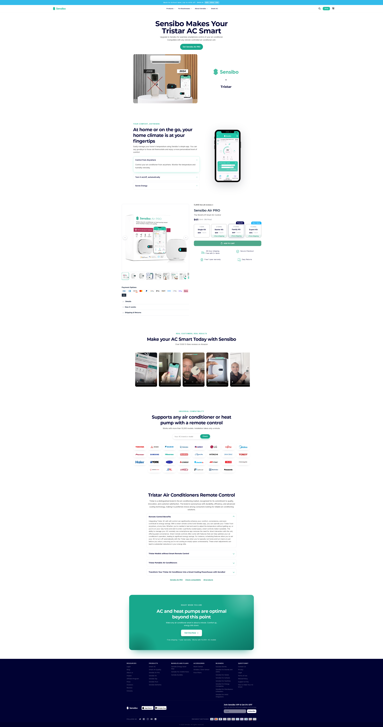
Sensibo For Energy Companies (222, 685)
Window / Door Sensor (201, 670)
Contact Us (242, 667)
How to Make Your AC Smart (245, 686)
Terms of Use (242, 676)
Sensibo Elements (155, 685)
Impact (129, 676)
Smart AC (152, 667)
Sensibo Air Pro (154, 673)
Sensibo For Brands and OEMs (224, 671)
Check (205, 436)
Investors (130, 685)
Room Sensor (198, 667)
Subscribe (251, 711)
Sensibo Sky (153, 679)
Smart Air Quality (155, 670)
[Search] (320, 9)
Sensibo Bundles (177, 675)
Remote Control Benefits (160, 517)
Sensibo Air (153, 676)
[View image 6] (166, 276)
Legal (240, 673)
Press (128, 682)
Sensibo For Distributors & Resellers (224, 690)
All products (208, 580)
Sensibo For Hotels (222, 675)
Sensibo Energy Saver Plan (178, 668)
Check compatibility (193, 580)
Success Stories (221, 667)
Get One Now (190, 633)
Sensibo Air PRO (176, 580)
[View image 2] (133, 276)
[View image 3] (141, 276)
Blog (128, 670)
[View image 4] (149, 276)
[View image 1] (125, 276)
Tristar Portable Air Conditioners (163, 563)
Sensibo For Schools (223, 678)
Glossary (130, 691)
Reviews (129, 688)
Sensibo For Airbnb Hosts (180, 672)
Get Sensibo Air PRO (191, 47)
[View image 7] (174, 276)
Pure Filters (197, 673)
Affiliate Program (133, 679)
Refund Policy (243, 679)
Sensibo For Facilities (223, 681)
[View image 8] (182, 276)
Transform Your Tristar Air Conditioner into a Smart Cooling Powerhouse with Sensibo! (187, 572)
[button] (172, 9)
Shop (326, 8)
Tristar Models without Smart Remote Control (169, 553)
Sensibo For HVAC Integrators (222, 696)
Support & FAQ (243, 682)
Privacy (240, 670)
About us (130, 673)
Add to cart (229, 243)
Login (129, 667)
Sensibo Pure (153, 682)
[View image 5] (158, 276)
